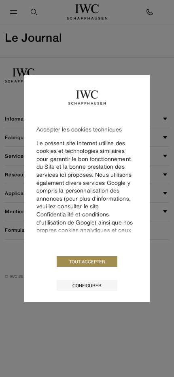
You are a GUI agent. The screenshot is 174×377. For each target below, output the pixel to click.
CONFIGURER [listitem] (87, 285)
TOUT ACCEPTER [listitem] (87, 261)
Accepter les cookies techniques (79, 129)
